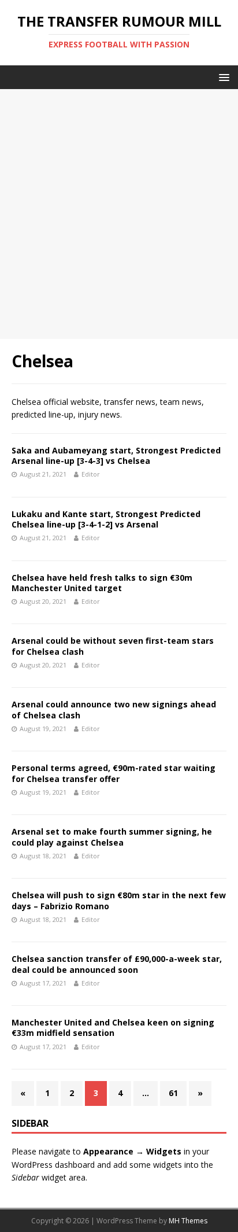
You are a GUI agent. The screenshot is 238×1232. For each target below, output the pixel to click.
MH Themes (188, 1221)
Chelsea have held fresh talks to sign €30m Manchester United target (102, 582)
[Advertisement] (119, 214)
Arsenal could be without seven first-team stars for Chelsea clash (113, 645)
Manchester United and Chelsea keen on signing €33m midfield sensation (113, 1027)
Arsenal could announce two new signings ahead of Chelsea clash (114, 709)
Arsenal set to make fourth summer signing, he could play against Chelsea (112, 836)
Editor (90, 474)
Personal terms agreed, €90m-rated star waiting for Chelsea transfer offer (113, 773)
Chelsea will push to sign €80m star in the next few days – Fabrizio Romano (119, 900)
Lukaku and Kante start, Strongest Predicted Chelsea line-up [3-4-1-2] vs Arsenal (106, 519)
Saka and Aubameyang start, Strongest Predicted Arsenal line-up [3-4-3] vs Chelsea (116, 455)
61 (173, 1092)
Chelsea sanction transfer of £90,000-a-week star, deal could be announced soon (117, 964)
